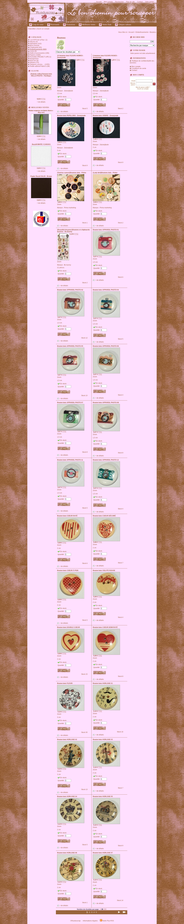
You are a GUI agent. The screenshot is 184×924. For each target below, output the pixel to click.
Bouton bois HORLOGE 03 (103, 739)
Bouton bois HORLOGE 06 (67, 853)
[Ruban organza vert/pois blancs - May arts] (41, 134)
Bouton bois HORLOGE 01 (103, 683)
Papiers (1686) (35, 55)
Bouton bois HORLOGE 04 (67, 796)
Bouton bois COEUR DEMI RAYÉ (105, 627)
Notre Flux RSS (108, 921)
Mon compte (108, 2)
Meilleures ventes (88, 25)
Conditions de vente (138, 68)
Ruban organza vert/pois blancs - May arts (41, 111)
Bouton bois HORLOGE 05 (103, 796)
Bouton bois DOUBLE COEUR (68, 627)
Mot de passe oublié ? (143, 87)
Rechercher (119, 2)
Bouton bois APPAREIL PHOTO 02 (70, 290)
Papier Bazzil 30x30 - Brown (41, 176)
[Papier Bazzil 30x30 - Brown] (41, 198)
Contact (140, 2)
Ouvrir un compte (43, 29)
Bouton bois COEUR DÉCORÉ (104, 516)
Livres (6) (33, 51)
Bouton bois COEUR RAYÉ (67, 516)
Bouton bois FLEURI (64, 683)
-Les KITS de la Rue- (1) (38, 40)
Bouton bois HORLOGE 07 (103, 853)
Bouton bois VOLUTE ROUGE (104, 570)
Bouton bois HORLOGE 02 (67, 739)
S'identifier (32, 29)
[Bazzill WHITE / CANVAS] (41, 166)
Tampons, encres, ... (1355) (40, 64)
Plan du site (130, 2)
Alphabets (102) (35, 44)
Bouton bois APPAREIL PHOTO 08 (106, 402)
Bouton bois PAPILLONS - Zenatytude (71, 115)
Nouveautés (54, 25)
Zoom (59, 87)
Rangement (34, 59)
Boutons (153, 32)
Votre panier (149, 2)
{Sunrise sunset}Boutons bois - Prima (71, 173)
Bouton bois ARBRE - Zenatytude (105, 115)
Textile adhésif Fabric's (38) (40, 66)
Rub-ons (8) (34, 61)
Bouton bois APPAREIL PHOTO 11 (70, 460)
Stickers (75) (34, 62)
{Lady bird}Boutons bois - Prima (105, 173)
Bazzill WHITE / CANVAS (41, 144)
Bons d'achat (34, 45)
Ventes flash (106, 25)
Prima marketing (70, 208)
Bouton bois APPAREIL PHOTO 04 (106, 290)
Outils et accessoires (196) (39, 53)
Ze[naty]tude (68, 91)
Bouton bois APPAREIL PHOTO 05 (70, 346)
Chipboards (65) (36, 47)
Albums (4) (34, 42)
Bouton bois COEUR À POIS (67, 570)
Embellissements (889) (38, 49)
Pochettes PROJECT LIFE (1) (40, 57)
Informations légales (90, 921)
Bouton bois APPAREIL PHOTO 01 (106, 230)
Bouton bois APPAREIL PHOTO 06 (106, 346)
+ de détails (41, 102)
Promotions (70, 25)
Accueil (99, 2)
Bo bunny (67, 265)
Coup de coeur (38, 25)
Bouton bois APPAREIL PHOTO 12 (106, 460)
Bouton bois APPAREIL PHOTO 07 (70, 402)
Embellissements (142, 32)
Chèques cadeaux (124, 25)
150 (105, 909)
